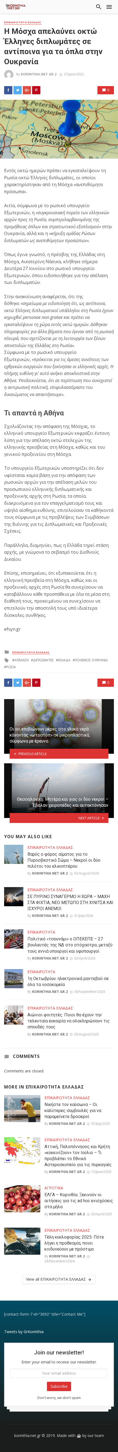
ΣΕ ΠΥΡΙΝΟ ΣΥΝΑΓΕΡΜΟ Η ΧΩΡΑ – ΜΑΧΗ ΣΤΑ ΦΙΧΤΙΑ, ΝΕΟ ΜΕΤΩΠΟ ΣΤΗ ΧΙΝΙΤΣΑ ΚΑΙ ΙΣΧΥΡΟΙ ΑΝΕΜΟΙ (70, 902)
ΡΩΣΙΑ (11, 667)
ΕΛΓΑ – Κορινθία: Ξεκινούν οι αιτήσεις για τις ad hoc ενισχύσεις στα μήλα (78, 1200)
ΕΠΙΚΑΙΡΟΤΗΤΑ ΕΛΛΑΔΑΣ (22, 22)
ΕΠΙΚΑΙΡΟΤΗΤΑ (41, 932)
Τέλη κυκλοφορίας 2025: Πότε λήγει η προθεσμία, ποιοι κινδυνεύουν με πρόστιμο (74, 1243)
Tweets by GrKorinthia (24, 1331)
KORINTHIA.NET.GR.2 (39, 74)
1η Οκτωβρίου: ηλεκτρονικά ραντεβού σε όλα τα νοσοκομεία (68, 981)
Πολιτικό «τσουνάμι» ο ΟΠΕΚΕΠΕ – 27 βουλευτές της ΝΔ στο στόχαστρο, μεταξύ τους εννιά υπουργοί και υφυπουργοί (70, 945)
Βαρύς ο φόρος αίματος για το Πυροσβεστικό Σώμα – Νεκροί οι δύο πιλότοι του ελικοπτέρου (63, 860)
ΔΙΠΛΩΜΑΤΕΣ (43, 660)
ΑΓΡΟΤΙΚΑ (53, 1187)
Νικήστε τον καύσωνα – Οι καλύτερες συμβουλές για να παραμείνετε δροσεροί (72, 1110)
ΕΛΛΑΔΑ (64, 660)
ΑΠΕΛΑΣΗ (22, 660)
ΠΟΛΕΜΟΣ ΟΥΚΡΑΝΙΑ (91, 660)
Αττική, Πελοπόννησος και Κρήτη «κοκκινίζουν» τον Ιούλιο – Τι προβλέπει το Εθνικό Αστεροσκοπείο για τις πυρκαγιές (78, 1155)
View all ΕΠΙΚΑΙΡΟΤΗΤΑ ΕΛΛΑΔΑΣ (56, 1279)
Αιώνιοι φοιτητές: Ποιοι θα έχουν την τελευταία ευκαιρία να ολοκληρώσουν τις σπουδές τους (68, 1020)
